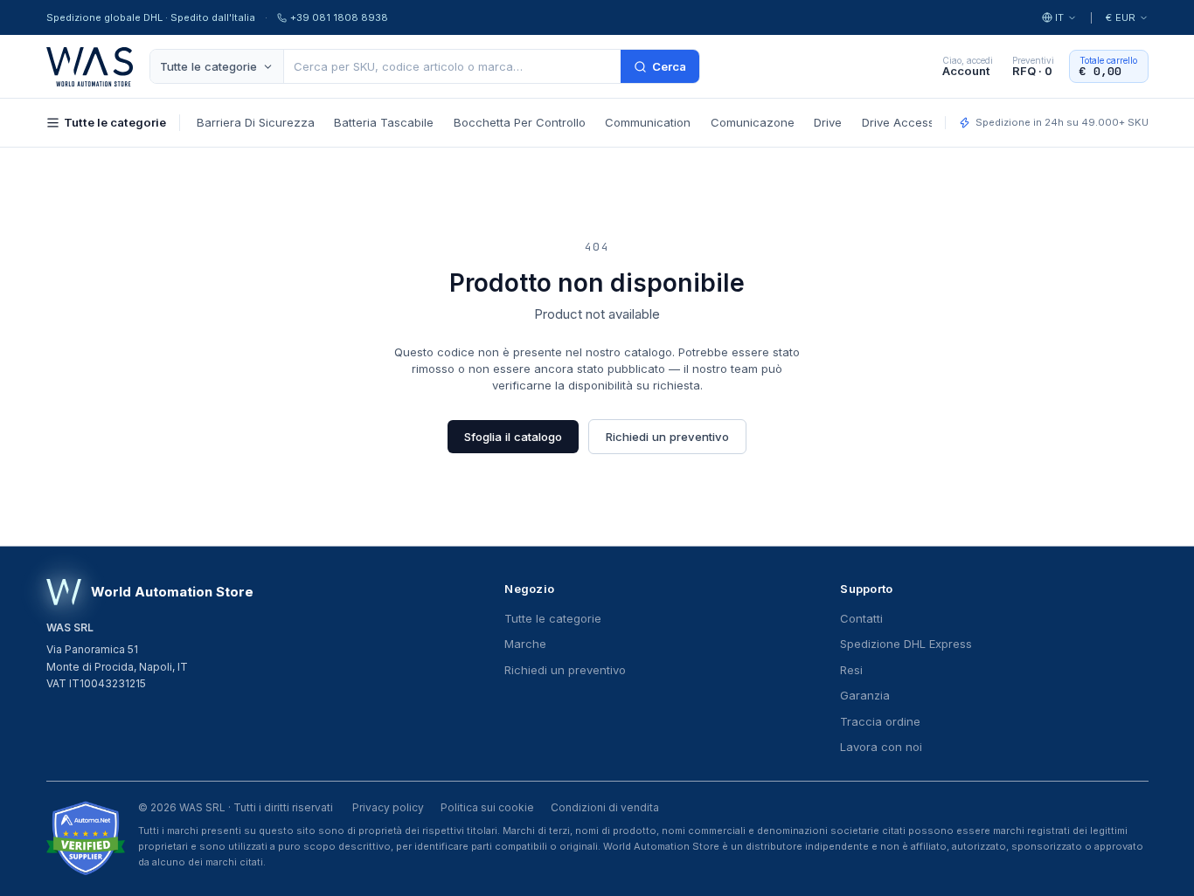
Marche (525, 644)
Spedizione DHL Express (906, 644)
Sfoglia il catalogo (513, 437)
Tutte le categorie (208, 66)
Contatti (861, 618)
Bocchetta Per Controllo (520, 122)
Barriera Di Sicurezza (256, 122)
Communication (648, 122)
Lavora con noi (881, 747)
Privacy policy (388, 807)
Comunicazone (753, 122)
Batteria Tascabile (384, 122)
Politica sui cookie (487, 807)
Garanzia (865, 695)
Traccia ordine (880, 721)
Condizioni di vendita (605, 807)
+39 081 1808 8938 (339, 17)
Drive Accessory (907, 122)
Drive (828, 122)
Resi (851, 670)
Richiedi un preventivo (667, 437)
